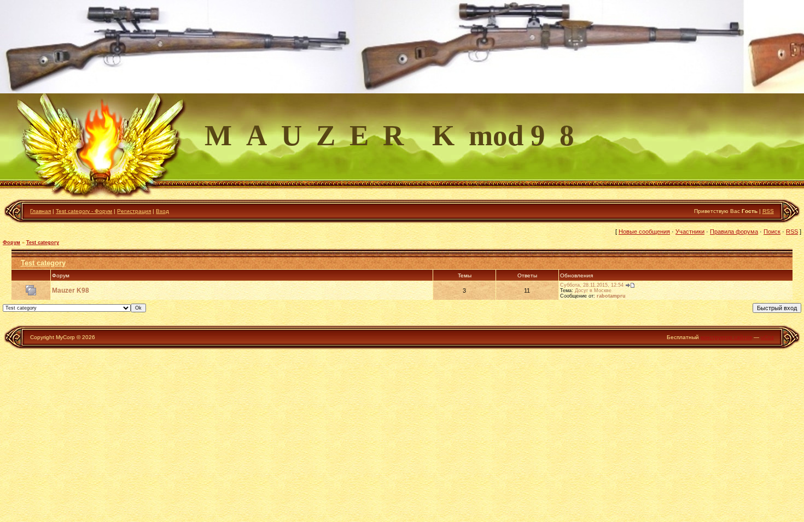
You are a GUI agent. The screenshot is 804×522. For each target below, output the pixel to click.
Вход (162, 211)
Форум (11, 242)
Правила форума (734, 231)
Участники (689, 231)
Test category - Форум (84, 211)
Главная (40, 211)
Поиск (772, 231)
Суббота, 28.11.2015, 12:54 (592, 285)
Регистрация (134, 211)
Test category (42, 242)
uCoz (767, 337)
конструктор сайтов (726, 337)
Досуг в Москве (593, 290)
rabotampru (611, 296)
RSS (768, 211)
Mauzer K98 (70, 290)
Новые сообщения (644, 231)
